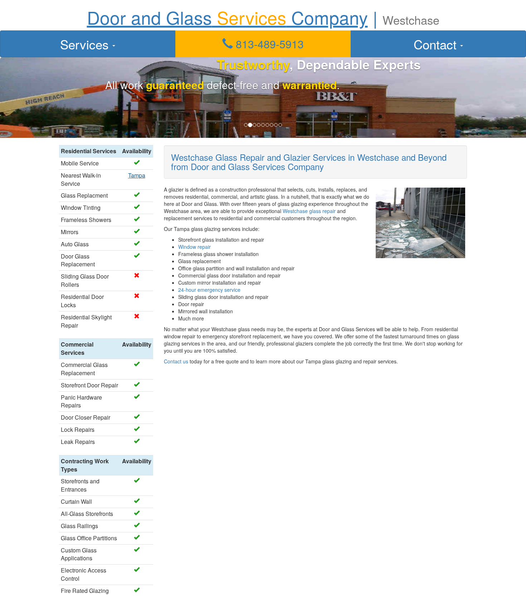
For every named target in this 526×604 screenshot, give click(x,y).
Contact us (176, 361)
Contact (437, 44)
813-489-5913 (268, 44)
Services (86, 44)
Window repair (194, 246)
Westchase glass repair (309, 210)
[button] (263, 43)
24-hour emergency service (209, 289)
